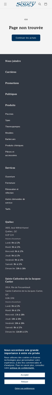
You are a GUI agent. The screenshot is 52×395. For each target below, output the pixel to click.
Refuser (24, 382)
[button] (5, 4)
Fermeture (10, 183)
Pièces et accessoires (11, 153)
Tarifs (8, 209)
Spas (7, 120)
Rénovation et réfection (11, 191)
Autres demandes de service (15, 201)
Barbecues (10, 139)
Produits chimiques (14, 145)
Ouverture (10, 176)
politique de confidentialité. (22, 368)
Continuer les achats (26, 38)
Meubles (9, 133)
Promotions (12, 83)
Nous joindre (13, 61)
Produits (10, 105)
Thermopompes (12, 126)
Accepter (25, 375)
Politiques (11, 94)
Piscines (9, 114)
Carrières (10, 72)
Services (10, 168)
